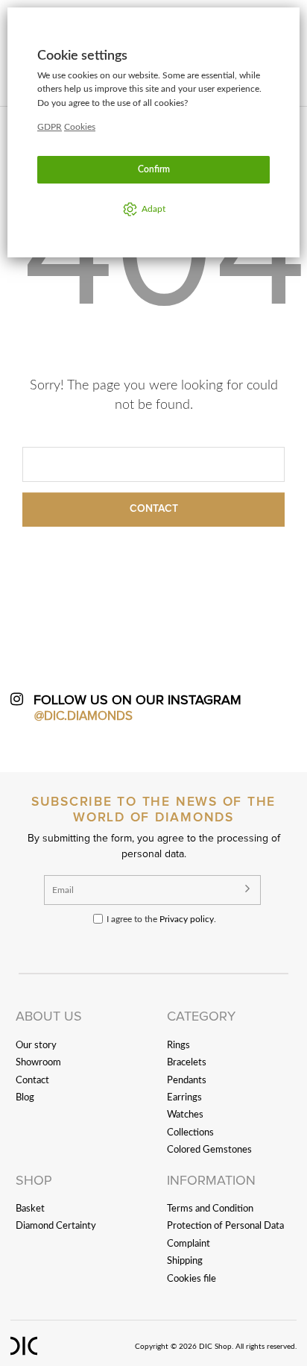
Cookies (79, 126)
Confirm (154, 169)
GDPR (49, 126)
